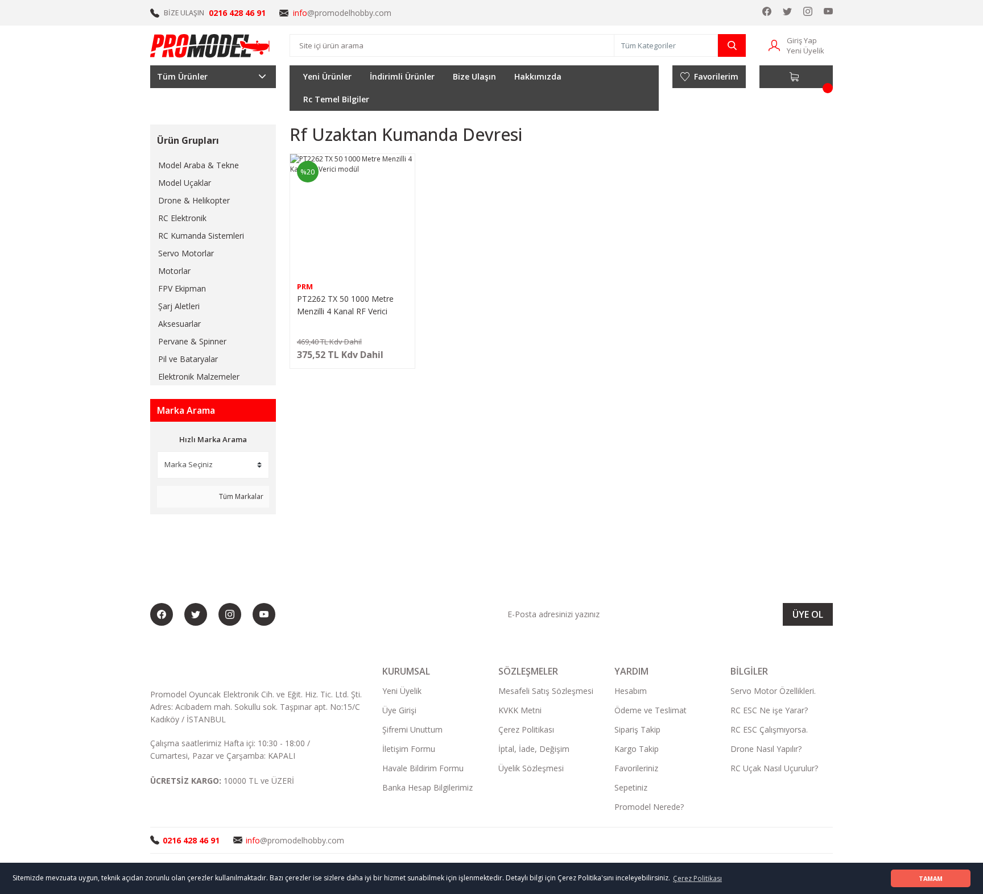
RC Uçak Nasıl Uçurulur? (774, 768)
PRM (305, 286)
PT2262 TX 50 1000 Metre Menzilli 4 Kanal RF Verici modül (345, 305)
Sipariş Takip (637, 729)
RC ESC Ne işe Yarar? (769, 710)
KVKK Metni (520, 710)
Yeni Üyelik (805, 50)
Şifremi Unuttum (412, 729)
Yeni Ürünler (327, 76)
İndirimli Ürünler (402, 76)
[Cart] (796, 76)
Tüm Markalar (240, 496)
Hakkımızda (537, 76)
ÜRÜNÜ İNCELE (352, 359)
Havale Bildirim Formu (423, 768)
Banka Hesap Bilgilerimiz (427, 787)
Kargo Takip (636, 748)
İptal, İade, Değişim (533, 748)
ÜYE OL (807, 614)
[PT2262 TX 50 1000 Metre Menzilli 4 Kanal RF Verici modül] (352, 216)
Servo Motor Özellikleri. (773, 690)
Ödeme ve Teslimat (650, 710)
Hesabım (630, 690)
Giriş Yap (802, 40)
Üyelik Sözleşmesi (531, 768)
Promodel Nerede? (649, 806)
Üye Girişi (399, 710)
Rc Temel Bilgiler (336, 99)
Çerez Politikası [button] (697, 878)
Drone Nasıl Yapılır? (766, 748)
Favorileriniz (636, 768)
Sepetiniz (630, 787)
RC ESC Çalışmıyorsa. (769, 729)
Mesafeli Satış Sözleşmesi (545, 690)
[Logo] (210, 45)
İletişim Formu (408, 748)
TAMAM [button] (931, 878)
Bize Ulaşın (474, 76)
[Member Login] (774, 44)
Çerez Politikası (526, 729)
